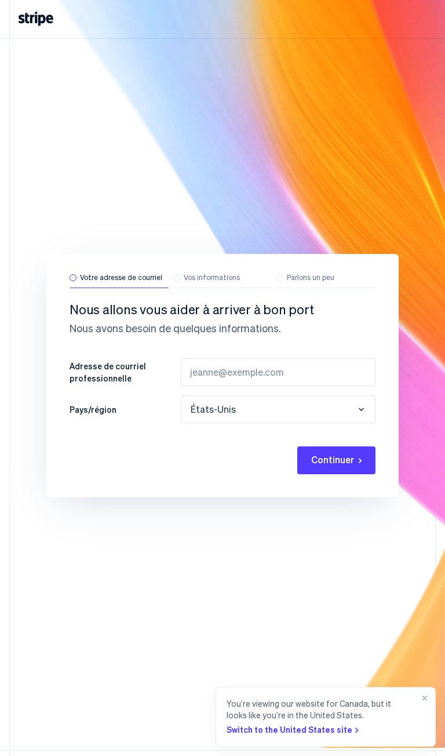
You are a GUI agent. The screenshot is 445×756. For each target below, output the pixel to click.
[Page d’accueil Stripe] (36, 19)
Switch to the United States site (289, 729)
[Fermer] (422, 717)
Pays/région (93, 409)
